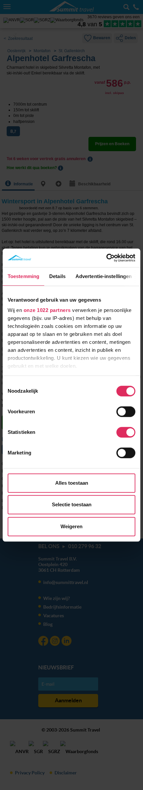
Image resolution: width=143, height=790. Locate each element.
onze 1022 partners (47, 310)
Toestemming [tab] (23, 276)
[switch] (125, 411)
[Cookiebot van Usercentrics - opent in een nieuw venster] (106, 257)
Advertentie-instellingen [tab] (103, 276)
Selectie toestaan (71, 504)
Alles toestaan (71, 483)
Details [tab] (57, 276)
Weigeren (71, 526)
